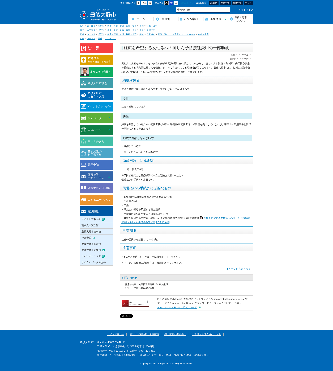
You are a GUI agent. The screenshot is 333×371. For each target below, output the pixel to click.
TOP (82, 26)
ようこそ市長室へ (100, 71)
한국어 (248, 3)
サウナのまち (96, 141)
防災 (95, 48)
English (213, 3)
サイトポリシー (115, 334)
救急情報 (99, 59)
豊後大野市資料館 (91, 231)
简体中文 (225, 3)
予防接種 (151, 30)
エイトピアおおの (91, 219)
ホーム (141, 18)
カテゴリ (91, 26)
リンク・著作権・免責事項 (144, 334)
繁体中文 (237, 3)
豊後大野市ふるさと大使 (96, 95)
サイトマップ (246, 9)
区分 (100, 38)
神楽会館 (86, 237)
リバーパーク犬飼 (91, 256)
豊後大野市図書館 (91, 243)
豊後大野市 (98, 14)
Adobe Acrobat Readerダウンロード (177, 307)
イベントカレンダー (99, 106)
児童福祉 (151, 34)
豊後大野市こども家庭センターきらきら (176, 34)
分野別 (166, 18)
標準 (144, 3)
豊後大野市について (241, 19)
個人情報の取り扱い (175, 334)
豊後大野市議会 (97, 83)
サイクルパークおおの (94, 262)
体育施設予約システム (96, 176)
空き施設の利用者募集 (95, 153)
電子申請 (93, 164)
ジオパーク (95, 118)
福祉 (141, 34)
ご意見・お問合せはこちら (206, 334)
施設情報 (93, 211)
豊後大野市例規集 (99, 187)
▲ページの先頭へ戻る (238, 268)
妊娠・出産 (152, 26)
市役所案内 (191, 18)
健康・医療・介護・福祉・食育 (121, 26)
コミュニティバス (99, 199)
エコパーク (95, 129)
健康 (141, 26)
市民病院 (215, 18)
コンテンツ (110, 38)
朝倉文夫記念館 (90, 225)
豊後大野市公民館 (91, 250)
